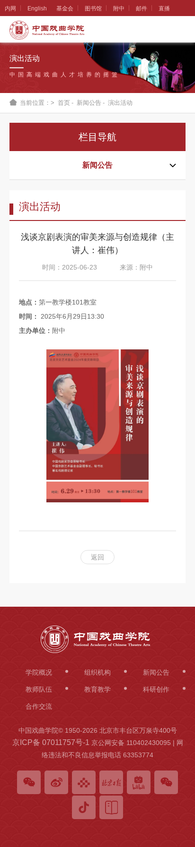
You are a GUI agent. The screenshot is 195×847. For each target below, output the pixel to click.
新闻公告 (11, 187)
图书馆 (93, 8)
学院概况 (11, 50)
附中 (118, 8)
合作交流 (11, 529)
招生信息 (11, 392)
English (37, 8)
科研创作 (11, 460)
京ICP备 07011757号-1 (50, 742)
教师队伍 (11, 255)
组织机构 (11, 118)
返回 (97, 557)
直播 (164, 8)
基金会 (64, 8)
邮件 (141, 8)
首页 (64, 102)
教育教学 (11, 323)
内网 (10, 8)
